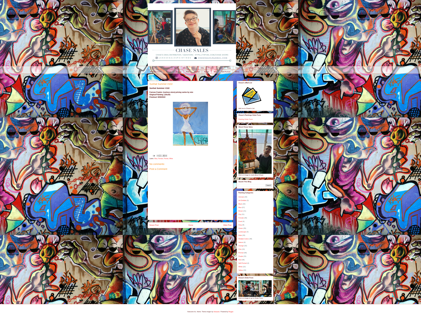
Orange (178, 72)
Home (190, 225)
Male (259, 68)
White (237, 72)
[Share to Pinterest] (166, 156)
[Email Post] (153, 155)
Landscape (249, 68)
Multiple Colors (155, 72)
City (202, 68)
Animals (153, 68)
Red (215, 72)
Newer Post (154, 225)
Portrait (197, 72)
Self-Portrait (225, 72)
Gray (229, 68)
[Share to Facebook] (164, 156)
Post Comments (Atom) (194, 231)
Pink (187, 72)
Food (221, 68)
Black (176, 68)
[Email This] (158, 156)
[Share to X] (162, 156)
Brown (193, 68)
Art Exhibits (165, 68)
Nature (168, 72)
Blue (185, 68)
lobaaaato (217, 311)
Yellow (246, 72)
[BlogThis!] (160, 156)
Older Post (227, 225)
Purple (206, 72)
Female (211, 68)
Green (237, 68)
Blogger (230, 311)
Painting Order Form (245, 119)
